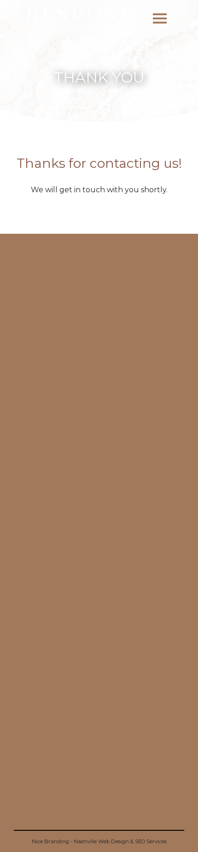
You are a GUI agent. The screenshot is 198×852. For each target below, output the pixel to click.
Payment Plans (99, 698)
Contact (99, 649)
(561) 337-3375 (99, 823)
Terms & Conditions (99, 682)
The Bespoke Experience (99, 617)
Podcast (99, 714)
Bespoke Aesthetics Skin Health (99, 731)
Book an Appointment (99, 633)
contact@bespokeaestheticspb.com (99, 775)
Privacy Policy (99, 666)
